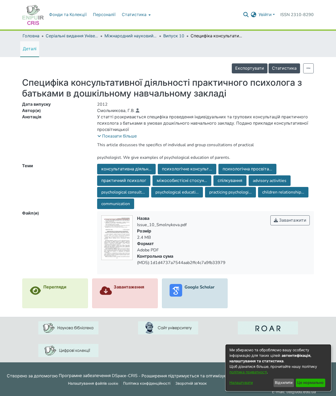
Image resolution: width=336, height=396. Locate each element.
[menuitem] (136, 14)
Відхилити (283, 382)
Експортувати (249, 68)
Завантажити (292, 220)
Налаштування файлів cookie (93, 383)
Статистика (284, 68)
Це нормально (310, 382)
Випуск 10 (173, 36)
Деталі (29, 49)
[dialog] (278, 368)
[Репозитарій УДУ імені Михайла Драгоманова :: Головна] (33, 14)
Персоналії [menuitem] (104, 15)
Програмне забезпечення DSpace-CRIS (98, 376)
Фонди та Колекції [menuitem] (68, 15)
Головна (31, 36)
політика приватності (248, 372)
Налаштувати (241, 382)
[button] (117, 136)
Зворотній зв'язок (191, 383)
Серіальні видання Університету (72, 36)
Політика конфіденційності (146, 383)
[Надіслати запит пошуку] (246, 15)
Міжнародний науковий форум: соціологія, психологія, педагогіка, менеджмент (130, 36)
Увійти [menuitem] (265, 15)
